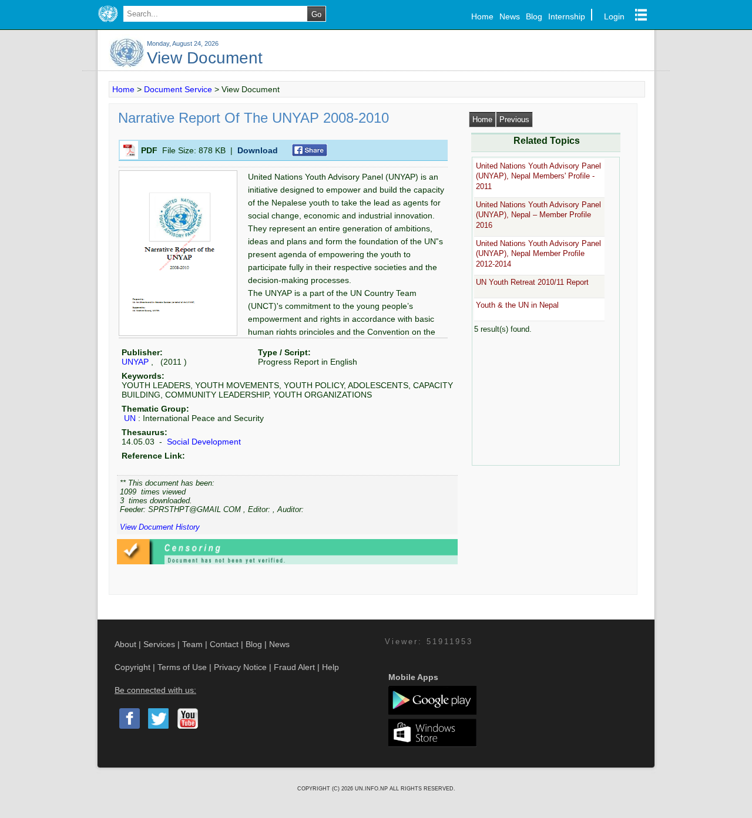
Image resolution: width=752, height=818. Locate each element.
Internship (566, 16)
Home (482, 16)
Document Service (178, 89)
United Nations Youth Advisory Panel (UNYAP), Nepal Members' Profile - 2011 (538, 176)
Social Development (202, 441)
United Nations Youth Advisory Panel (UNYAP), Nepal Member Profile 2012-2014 (538, 253)
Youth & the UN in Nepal (517, 305)
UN (130, 418)
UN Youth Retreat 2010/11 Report (532, 282)
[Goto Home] (108, 22)
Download (257, 150)
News (509, 16)
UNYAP (135, 361)
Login (614, 16)
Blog (534, 16)
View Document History (160, 527)
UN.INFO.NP (372, 789)
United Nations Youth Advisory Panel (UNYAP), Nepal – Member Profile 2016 (538, 215)
